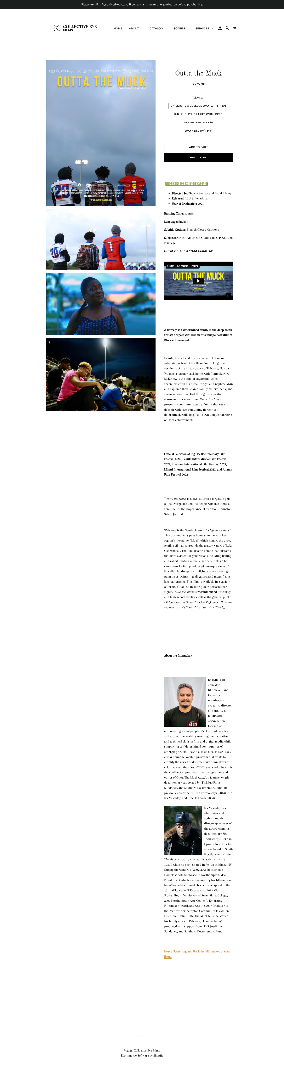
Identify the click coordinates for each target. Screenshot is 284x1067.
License (198, 97)
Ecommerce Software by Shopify (142, 1055)
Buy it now (198, 157)
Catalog (157, 28)
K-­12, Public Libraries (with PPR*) (198, 114)
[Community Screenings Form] (186, 185)
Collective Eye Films (147, 1050)
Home (118, 28)
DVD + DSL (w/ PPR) (198, 130)
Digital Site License (198, 122)
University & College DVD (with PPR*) (198, 105)
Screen (180, 28)
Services (203, 28)
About (134, 28)
